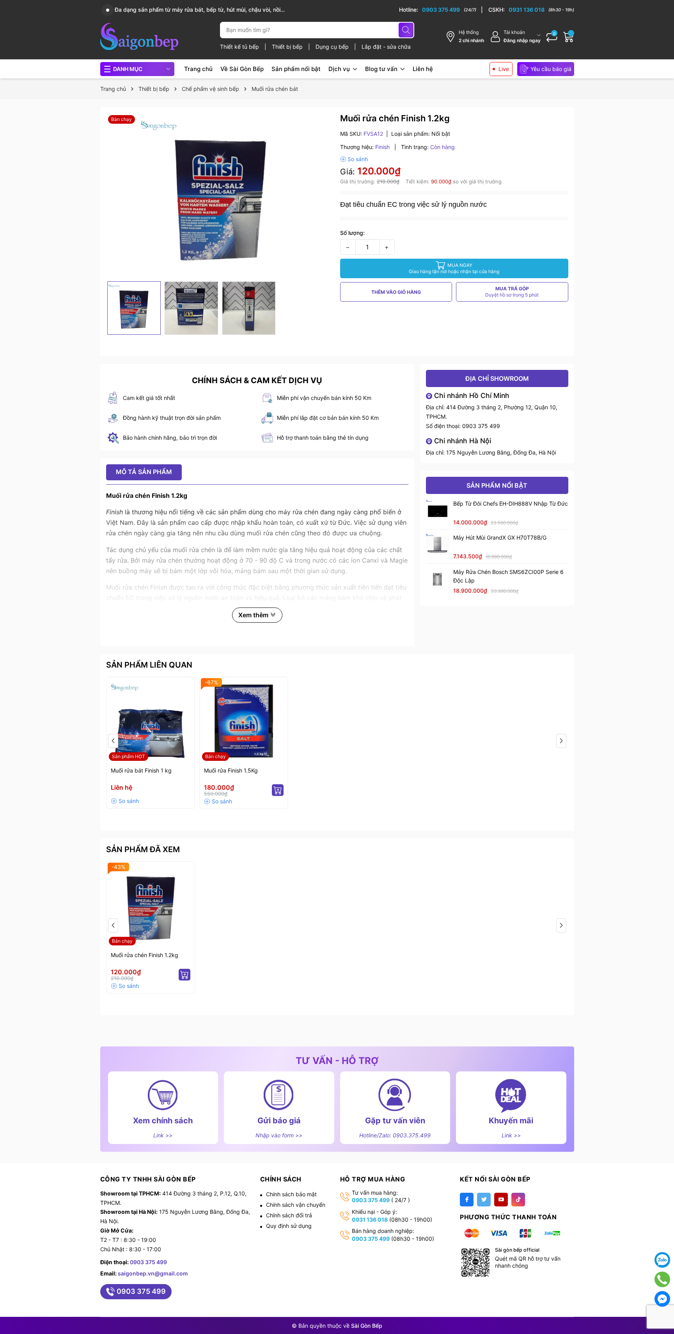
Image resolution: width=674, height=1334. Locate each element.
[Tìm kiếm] (406, 30)
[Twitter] (484, 1199)
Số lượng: (352, 232)
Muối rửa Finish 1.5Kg (231, 770)
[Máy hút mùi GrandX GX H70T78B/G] (437, 545)
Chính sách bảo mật (291, 1194)
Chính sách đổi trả (289, 1215)
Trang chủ (198, 69)
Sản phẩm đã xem (143, 849)
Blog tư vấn (382, 69)
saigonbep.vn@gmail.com (153, 1273)
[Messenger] (662, 1299)
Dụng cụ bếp (333, 46)
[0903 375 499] (441, 10)
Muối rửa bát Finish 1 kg (141, 770)
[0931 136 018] (531, 10)
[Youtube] (501, 1199)
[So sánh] (354, 159)
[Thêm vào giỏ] (278, 790)
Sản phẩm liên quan (149, 665)
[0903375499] (662, 1279)
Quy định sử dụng (289, 1225)
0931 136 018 (370, 1219)
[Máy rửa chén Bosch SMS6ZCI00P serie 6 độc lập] (437, 579)
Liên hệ (423, 69)
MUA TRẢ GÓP (512, 292)
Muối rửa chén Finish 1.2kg (144, 955)
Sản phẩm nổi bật (296, 69)
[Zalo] (662, 1260)
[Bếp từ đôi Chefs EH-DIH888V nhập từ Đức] (437, 511)
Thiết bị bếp (288, 46)
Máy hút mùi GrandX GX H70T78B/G (499, 537)
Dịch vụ (339, 69)
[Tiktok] (518, 1199)
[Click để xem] (220, 195)
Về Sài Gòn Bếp (242, 69)
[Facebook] (467, 1199)
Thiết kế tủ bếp (240, 46)
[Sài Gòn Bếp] (139, 36)
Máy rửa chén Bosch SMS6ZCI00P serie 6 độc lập (508, 576)
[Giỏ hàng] (568, 36)
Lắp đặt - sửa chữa (386, 46)
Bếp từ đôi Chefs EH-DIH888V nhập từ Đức (510, 503)
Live (503, 69)
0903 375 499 (481, 426)
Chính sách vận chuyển (295, 1204)
